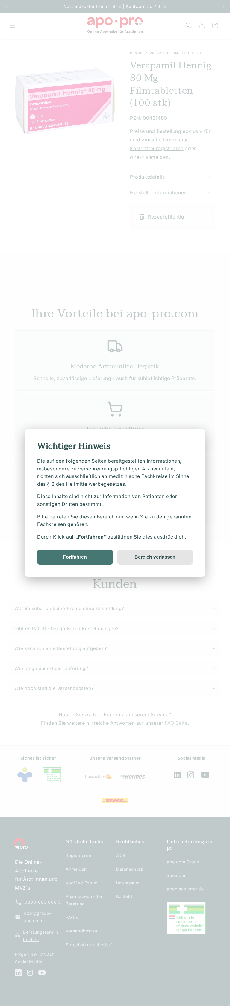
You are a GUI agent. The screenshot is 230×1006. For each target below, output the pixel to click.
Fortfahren (75, 557)
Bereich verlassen (154, 557)
